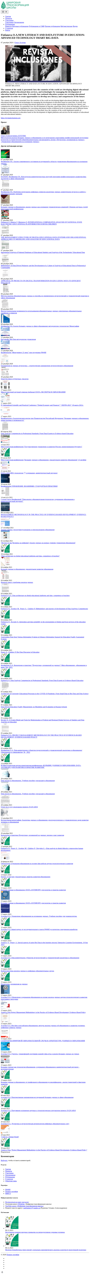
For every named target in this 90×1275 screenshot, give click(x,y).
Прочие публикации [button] (52, 26)
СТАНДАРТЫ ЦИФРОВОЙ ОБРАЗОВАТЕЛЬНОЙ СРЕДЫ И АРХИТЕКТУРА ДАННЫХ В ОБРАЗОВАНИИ (43, 1041)
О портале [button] (9, 28)
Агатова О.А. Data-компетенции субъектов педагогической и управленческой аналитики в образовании (40, 958)
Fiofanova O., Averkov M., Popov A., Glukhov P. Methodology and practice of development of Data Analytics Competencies (44, 609)
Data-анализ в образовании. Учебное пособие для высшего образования (28, 781)
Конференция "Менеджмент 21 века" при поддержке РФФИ (23, 352)
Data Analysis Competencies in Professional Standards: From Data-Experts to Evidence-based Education (37, 433)
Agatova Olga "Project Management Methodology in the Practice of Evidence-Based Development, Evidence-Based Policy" (44, 1150)
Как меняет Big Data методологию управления (18, 339)
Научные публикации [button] (20, 26)
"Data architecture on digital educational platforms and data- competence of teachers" (30, 556)
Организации (10, 1175)
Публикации (10, 1177)
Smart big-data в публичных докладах (15, 379)
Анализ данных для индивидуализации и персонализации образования (27, 530)
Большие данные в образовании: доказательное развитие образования (27, 569)
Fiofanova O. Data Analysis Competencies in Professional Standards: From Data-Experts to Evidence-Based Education (42, 680)
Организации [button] (19, 22)
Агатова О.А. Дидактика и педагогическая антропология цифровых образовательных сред (35, 1124)
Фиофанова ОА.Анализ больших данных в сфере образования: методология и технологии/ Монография (40, 326)
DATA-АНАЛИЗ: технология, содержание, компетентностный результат (29, 473)
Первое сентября (11, 1191)
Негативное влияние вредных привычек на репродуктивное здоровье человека (35, 1232)
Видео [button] (75, 26)
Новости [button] (8, 26)
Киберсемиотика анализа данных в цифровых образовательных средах (27, 971)
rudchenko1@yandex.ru (31, 1208)
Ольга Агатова (20, 42)
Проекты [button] (8, 18)
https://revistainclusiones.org (10, 118)
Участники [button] (9, 20)
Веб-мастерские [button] (66, 26)
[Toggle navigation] (4, 12)
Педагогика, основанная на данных (14, 984)
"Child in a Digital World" (10, 1137)
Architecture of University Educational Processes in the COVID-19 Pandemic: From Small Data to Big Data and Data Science (44, 694)
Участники (9, 1173)
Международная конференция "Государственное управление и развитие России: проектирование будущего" (41, 447)
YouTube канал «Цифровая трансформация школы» (24, 1206)
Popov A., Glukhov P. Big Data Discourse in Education (20, 652)
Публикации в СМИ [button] (36, 26)
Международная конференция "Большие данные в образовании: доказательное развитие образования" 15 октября (43, 460)
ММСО (8, 1193)
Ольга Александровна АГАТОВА (13, 136)
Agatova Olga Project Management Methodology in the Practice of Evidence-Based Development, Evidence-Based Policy (43, 1012)
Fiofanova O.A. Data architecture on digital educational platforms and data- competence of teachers (35, 595)
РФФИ (7, 1189)
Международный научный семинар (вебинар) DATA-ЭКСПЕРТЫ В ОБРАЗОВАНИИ (33, 392)
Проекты (8, 1171)
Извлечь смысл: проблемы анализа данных (17, 582)
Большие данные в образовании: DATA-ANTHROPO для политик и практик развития (33, 890)
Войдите (4, 1160)
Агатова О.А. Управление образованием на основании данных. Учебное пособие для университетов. (39, 916)
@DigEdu (21, 1204)
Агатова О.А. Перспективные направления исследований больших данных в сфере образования (37, 1097)
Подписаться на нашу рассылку (17, 1202)
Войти (7, 30)
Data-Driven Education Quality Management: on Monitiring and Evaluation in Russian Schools (34, 707)
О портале (9, 1179)
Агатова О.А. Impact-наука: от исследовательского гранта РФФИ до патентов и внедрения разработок (39, 929)
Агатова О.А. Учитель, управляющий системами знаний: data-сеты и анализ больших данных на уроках (40, 1054)
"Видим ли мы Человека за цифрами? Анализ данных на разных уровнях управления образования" (38, 543)
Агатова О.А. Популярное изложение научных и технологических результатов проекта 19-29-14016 (38, 1110)
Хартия (8, 1169)
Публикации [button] (10, 24)
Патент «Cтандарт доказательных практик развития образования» (25, 877)
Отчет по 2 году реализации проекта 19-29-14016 (19, 807)
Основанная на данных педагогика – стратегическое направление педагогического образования (37, 366)
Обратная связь (11, 1181)
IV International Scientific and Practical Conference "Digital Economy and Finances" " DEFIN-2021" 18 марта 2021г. (42, 405)
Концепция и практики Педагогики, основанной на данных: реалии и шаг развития (32, 835)
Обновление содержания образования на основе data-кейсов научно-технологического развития (37, 863)
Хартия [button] (8, 16)
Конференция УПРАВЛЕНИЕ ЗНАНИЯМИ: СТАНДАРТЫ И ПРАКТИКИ (29, 486)
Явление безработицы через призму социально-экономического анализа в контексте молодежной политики (45, 1250)
